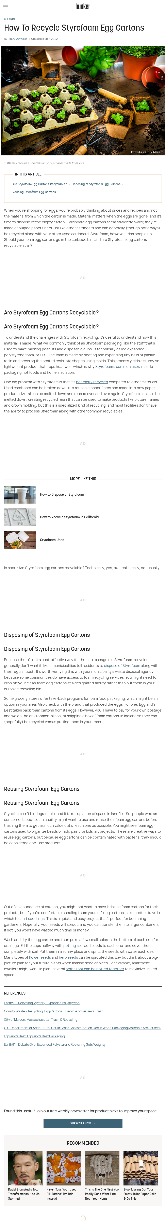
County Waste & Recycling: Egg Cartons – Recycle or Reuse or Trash (53, 1011)
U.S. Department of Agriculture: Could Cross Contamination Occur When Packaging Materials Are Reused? (82, 1028)
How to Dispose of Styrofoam (62, 495)
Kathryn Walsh (18, 39)
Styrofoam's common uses (117, 367)
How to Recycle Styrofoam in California (69, 517)
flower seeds (40, 957)
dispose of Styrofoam (122, 666)
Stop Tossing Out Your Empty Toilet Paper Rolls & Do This (139, 1194)
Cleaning (10, 19)
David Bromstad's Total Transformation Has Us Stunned (23, 1194)
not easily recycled (92, 382)
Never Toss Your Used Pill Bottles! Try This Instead (62, 1194)
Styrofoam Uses (52, 540)
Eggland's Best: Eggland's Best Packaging (34, 1036)
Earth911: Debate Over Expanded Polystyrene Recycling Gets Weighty (54, 1044)
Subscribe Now (80, 1123)
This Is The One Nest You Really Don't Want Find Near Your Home (102, 1194)
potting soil (72, 946)
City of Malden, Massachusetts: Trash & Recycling (40, 1019)
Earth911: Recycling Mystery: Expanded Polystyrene (42, 1003)
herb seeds (68, 957)
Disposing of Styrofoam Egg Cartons (95, 184)
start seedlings (32, 919)
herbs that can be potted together (95, 969)
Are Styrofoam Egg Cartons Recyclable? (40, 184)
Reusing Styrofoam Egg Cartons (34, 192)
